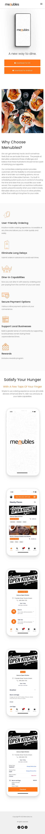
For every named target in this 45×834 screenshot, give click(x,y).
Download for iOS (23, 63)
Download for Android (23, 70)
